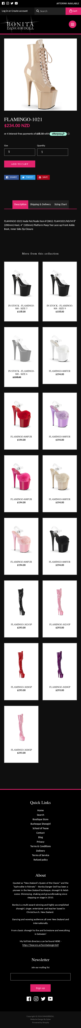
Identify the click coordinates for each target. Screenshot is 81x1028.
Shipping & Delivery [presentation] (40, 204)
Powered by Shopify (40, 1023)
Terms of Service (40, 855)
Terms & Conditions (40, 846)
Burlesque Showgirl (41, 824)
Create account (19, 11)
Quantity (41, 146)
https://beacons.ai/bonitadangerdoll (40, 945)
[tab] (20, 204)
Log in (5, 11)
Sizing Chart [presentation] (60, 204)
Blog (40, 837)
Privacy (40, 842)
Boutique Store (40, 819)
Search (40, 815)
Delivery (40, 851)
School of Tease (41, 828)
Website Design (36, 1019)
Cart (74, 11)
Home (40, 810)
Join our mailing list (40, 968)
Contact (40, 833)
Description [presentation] (20, 204)
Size (6, 146)
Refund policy (41, 860)
